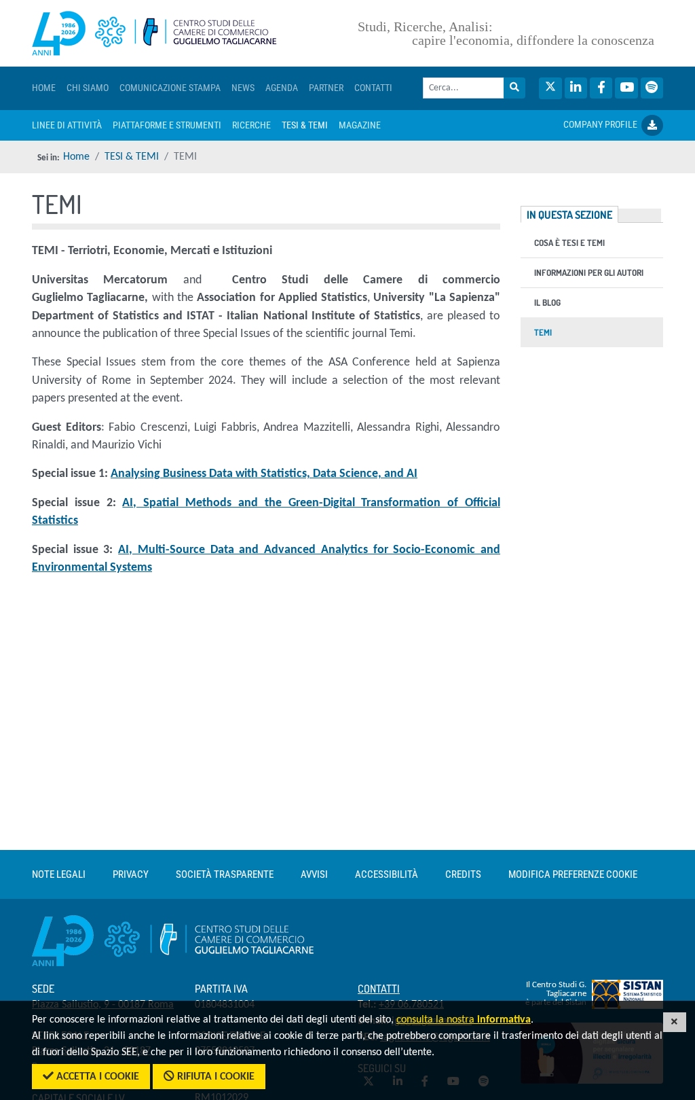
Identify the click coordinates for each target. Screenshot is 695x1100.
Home (76, 157)
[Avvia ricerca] (514, 88)
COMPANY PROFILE (602, 124)
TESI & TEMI (132, 157)
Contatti (379, 988)
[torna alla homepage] (154, 33)
